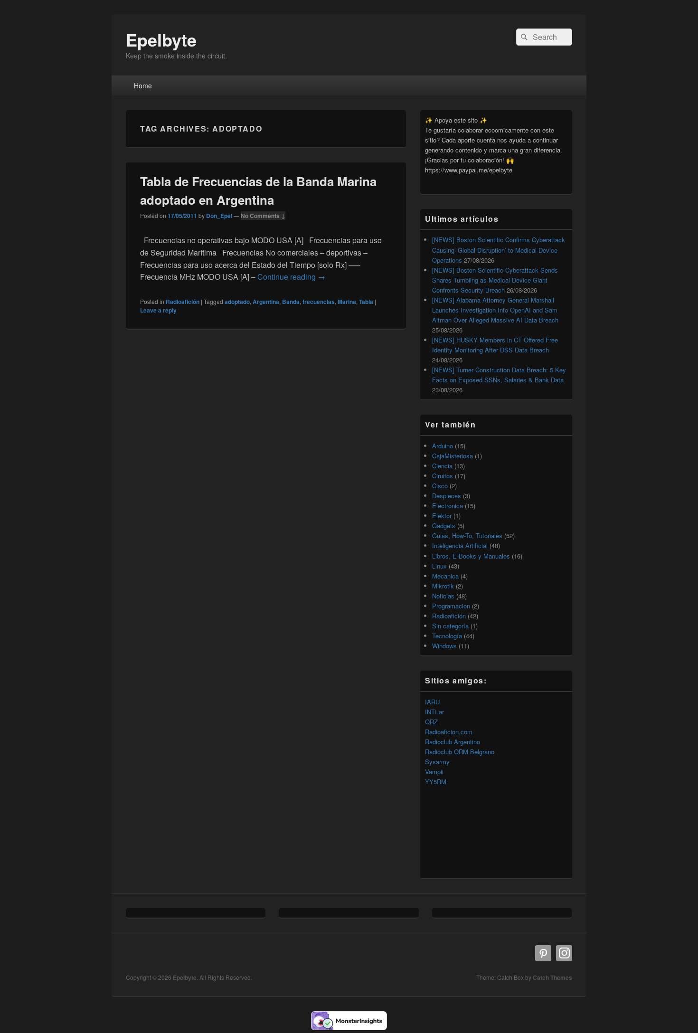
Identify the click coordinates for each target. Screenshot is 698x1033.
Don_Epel (219, 215)
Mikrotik (443, 585)
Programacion (451, 605)
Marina (347, 301)
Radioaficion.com (448, 731)
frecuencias (318, 301)
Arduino (442, 445)
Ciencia (442, 465)
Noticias (443, 595)
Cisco (440, 485)
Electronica (447, 505)
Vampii (434, 771)
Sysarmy (437, 761)
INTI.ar (434, 711)
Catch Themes (552, 977)
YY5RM (435, 781)
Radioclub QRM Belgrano (459, 751)
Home (143, 85)
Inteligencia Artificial (460, 545)
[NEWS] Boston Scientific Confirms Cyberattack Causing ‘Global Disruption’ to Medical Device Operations (498, 249)
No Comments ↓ (263, 215)
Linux (439, 565)
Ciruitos (442, 475)
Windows (444, 645)
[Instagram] (564, 953)
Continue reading (291, 276)
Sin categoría (450, 625)
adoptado (237, 301)
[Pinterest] (543, 953)
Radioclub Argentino (452, 741)
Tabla (366, 301)
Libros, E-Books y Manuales (471, 555)
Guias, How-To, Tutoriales (467, 535)
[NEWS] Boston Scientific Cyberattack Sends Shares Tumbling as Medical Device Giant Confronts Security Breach (495, 279)
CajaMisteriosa (452, 455)
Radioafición (182, 301)
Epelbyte (161, 39)
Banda (291, 301)
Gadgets (443, 525)
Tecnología (447, 635)
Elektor (442, 515)
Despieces (446, 495)
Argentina (266, 301)
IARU (432, 701)
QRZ (431, 721)
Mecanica (445, 575)
